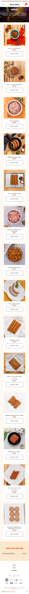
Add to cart (14, 53)
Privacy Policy (14, 588)
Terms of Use (21, 587)
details (25, 1)
